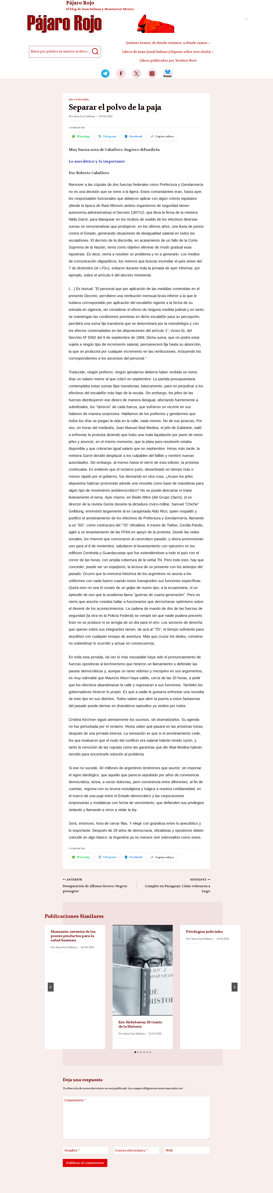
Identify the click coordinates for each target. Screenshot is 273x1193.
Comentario (75, 1100)
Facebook (133, 136)
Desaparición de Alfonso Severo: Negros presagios (95, 885)
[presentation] (143, 970)
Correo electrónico (131, 1150)
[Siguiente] (235, 987)
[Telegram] (105, 73)
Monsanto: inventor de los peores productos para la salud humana (73, 936)
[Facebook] (121, 73)
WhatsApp (81, 136)
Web (169, 1150)
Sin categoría (79, 99)
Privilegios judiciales (204, 931)
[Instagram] (152, 73)
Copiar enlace (162, 136)
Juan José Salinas (84, 116)
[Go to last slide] (51, 987)
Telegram (107, 136)
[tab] (135, 1052)
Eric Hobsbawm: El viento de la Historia (140, 1024)
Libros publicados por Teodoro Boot (168, 60)
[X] (136, 73)
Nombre (72, 1150)
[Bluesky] (168, 73)
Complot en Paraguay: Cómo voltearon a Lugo (177, 885)
